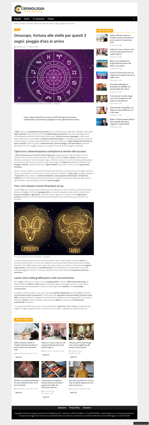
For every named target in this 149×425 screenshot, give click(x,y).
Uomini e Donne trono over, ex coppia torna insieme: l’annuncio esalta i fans (122, 75)
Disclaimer (87, 408)
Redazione (62, 408)
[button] (134, 19)
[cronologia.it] (29, 9)
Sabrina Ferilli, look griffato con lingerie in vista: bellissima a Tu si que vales (122, 110)
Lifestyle (51, 19)
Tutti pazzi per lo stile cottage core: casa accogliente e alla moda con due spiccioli (80, 345)
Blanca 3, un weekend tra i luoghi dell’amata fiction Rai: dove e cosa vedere (120, 63)
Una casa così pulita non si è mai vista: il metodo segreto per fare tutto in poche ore (81, 382)
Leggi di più (18, 357)
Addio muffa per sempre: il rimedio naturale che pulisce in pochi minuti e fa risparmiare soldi (26, 346)
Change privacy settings (141, 423)
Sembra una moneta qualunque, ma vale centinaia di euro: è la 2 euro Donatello (26, 382)
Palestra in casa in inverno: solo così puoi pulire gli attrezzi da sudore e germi (53, 345)
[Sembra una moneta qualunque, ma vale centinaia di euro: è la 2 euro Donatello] (26, 369)
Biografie (17, 19)
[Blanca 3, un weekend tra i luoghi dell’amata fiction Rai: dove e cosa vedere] (102, 63)
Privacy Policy (74, 408)
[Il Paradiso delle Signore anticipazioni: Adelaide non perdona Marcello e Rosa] (102, 87)
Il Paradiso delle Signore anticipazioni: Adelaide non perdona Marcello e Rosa (120, 86)
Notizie (26, 19)
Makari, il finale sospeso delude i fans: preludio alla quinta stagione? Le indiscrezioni (122, 121)
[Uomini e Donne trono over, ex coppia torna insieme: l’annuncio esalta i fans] (102, 75)
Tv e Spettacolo (38, 19)
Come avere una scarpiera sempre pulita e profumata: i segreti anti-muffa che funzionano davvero (52, 384)
